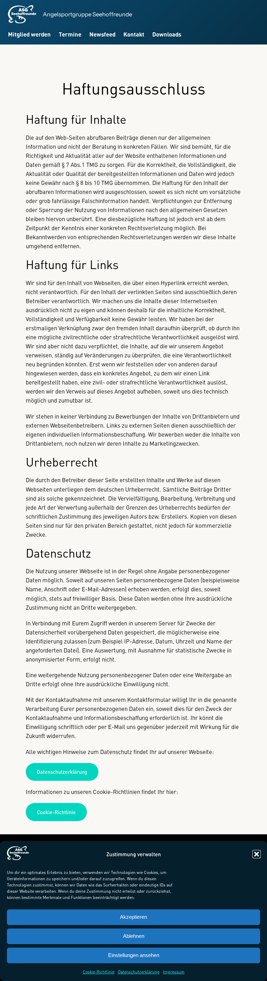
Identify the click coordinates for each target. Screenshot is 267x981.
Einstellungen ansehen (133, 955)
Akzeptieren (133, 917)
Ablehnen (133, 936)
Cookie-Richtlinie (98, 971)
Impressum (174, 971)
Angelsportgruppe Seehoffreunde (87, 14)
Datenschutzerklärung (139, 971)
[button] (256, 854)
